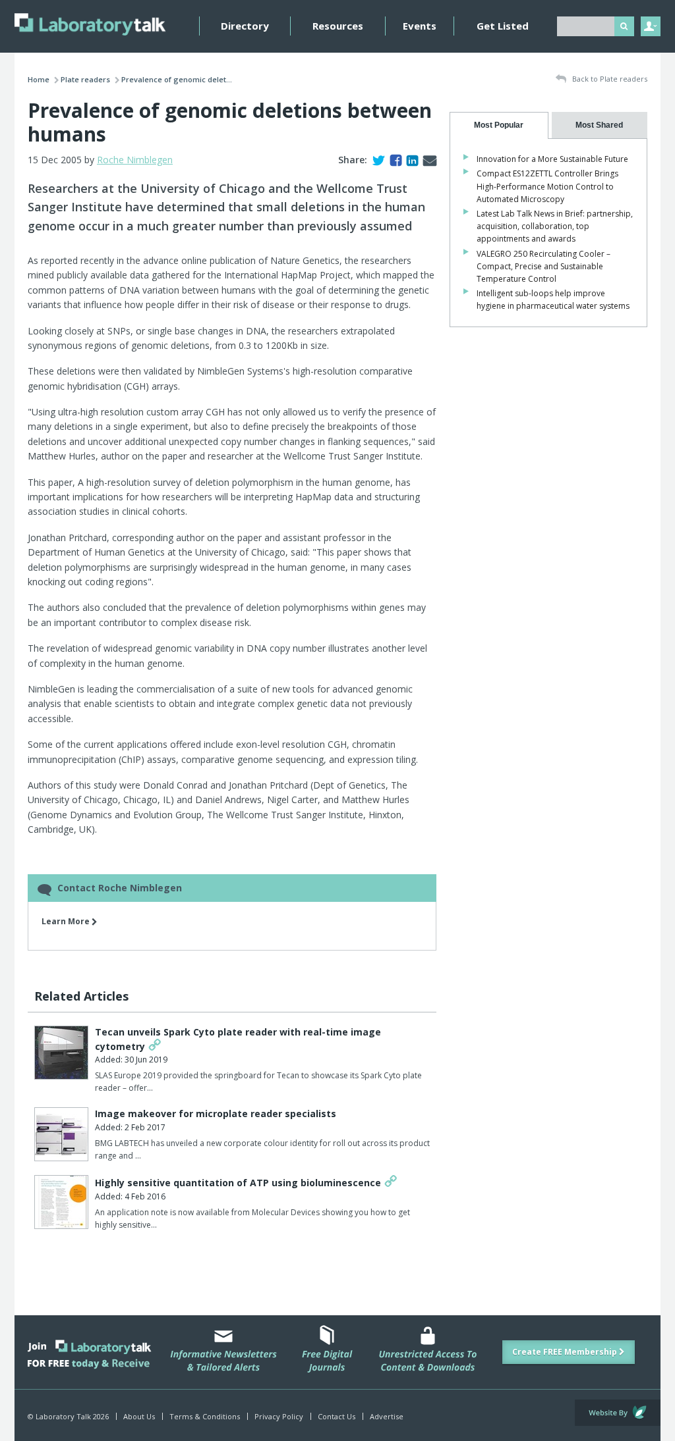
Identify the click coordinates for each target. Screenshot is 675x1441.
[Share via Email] (427, 159)
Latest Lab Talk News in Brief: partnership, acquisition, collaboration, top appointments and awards (555, 226)
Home (38, 79)
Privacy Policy (278, 1416)
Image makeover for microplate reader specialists (215, 1113)
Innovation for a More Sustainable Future (552, 159)
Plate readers (85, 79)
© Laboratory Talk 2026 (68, 1416)
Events (419, 25)
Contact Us (336, 1416)
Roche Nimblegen (135, 159)
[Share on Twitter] (376, 159)
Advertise (386, 1416)
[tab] (499, 125)
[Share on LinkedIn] (409, 159)
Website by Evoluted (617, 1413)
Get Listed (503, 25)
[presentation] (499, 125)
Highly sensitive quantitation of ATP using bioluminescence (238, 1182)
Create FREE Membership (565, 1351)
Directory (245, 25)
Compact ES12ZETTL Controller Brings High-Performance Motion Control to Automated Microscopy (547, 186)
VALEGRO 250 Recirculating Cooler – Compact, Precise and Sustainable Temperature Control (543, 266)
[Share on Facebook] (393, 159)
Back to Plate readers (608, 79)
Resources (337, 25)
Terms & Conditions (204, 1416)
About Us (139, 1416)
